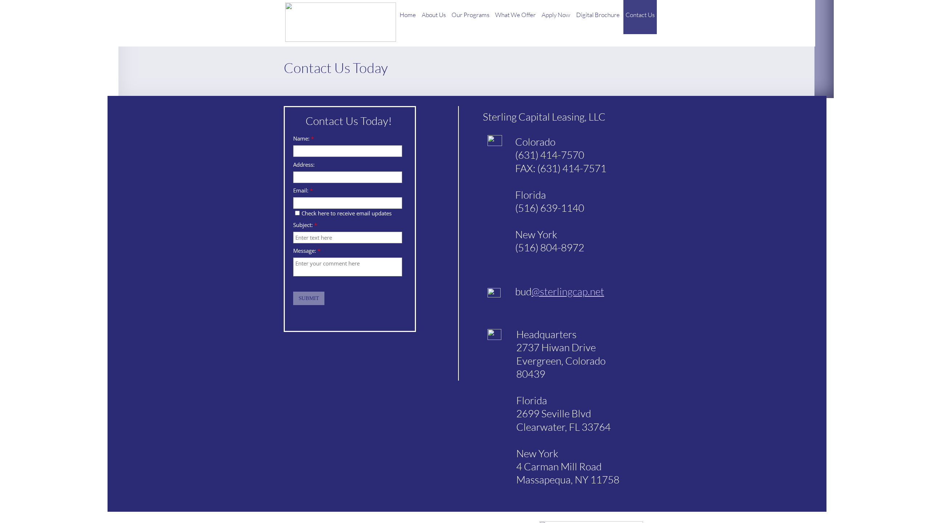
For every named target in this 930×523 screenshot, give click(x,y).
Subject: (305, 225)
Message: (306, 250)
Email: (303, 190)
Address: (304, 164)
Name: (303, 138)
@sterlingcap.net (567, 291)
